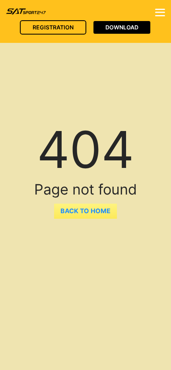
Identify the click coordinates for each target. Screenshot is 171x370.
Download (121, 27)
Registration (53, 27)
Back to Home (85, 211)
